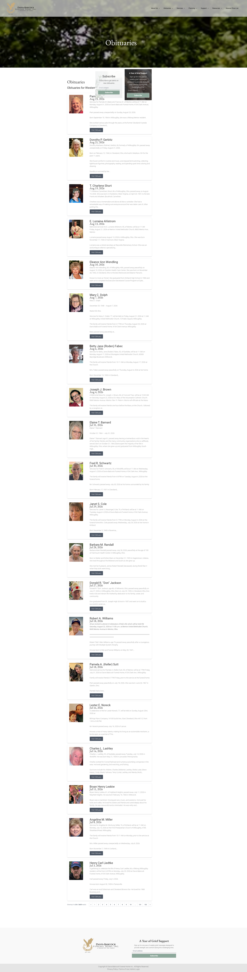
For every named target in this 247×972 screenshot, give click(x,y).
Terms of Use (124, 969)
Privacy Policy (112, 969)
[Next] (150, 904)
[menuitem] (155, 8)
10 (130, 904)
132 (145, 904)
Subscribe (109, 92)
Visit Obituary (96, 130)
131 (140, 904)
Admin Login (135, 969)
